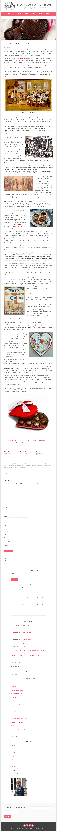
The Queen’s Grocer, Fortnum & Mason (19, 718)
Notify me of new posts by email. (7, 544)
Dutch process (7, 465)
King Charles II (32, 465)
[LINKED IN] (32, 825)
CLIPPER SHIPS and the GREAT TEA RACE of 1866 (21, 733)
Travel (20, 13)
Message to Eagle (19, 440)
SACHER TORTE (14, 686)
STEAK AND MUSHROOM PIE (25, 639)
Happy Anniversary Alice (38, 655)
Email (5, 511)
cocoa (28, 463)
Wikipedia (12, 440)
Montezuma (45, 465)
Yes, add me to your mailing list (6, 523)
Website (6, 516)
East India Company (14, 465)
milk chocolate (39, 465)
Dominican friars (46, 463)
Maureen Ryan (14, 632)
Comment (6, 488)
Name (5, 507)
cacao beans (9, 463)
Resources (40, 13)
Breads (12, 749)
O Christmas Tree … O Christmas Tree (19, 722)
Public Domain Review (14, 442)
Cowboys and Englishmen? (17, 701)
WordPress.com (41, 828)
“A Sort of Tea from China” (9, 451)
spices (30, 467)
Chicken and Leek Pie (38, 643)
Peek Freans (39, 451)
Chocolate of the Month (30, 440)
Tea (14, 13)
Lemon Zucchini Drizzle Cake (21, 659)
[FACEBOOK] (24, 825)
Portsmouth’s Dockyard (24, 629)
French (27, 465)
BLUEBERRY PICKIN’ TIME (16, 693)
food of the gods (22, 465)
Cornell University (40, 440)
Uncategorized (19, 462)
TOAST (19, 662)
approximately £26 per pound (19, 224)
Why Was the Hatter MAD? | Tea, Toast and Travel (21, 655)
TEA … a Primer (14, 736)
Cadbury (6, 442)
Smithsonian (23, 442)
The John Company (20, 58)
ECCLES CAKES (48, 473)
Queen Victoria (22, 467)
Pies (12, 756)
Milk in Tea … (14, 697)
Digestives (7, 473)
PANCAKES (13, 711)
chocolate (15, 463)
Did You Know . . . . (15, 725)
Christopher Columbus (22, 463)
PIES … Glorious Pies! (15, 704)
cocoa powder (33, 463)
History (46, 440)
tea (33, 467)
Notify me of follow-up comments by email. (7, 534)
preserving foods (7, 467)
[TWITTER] (27, 825)
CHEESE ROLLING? (15, 715)
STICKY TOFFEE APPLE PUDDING (18, 729)
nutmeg (49, 465)
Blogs (33, 13)
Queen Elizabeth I (15, 467)
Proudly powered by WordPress (19, 828)
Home (9, 13)
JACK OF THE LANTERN (23, 636)
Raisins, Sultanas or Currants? (24, 625)
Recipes (26, 13)
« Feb (12, 612)
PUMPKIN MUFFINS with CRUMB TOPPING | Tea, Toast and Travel (25, 650)
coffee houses (39, 463)
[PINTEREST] (30, 825)
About (47, 13)
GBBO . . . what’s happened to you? (26, 632)
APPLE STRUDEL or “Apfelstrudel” (18, 690)
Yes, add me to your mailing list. (6, 558)
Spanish (27, 467)
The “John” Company (24, 451)
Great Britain (11, 462)
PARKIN (12, 708)
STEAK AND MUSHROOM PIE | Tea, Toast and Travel (22, 643)
